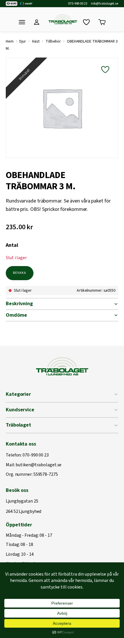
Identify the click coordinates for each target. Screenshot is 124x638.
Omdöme (16, 315)
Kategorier (18, 394)
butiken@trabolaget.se (38, 465)
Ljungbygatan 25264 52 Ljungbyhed (23, 506)
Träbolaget (18, 425)
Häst (36, 41)
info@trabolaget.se (104, 3)
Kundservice (20, 409)
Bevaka (19, 272)
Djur (22, 41)
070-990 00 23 (77, 3)
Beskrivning (19, 303)
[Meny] (22, 22)
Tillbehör (53, 41)
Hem (10, 41)
